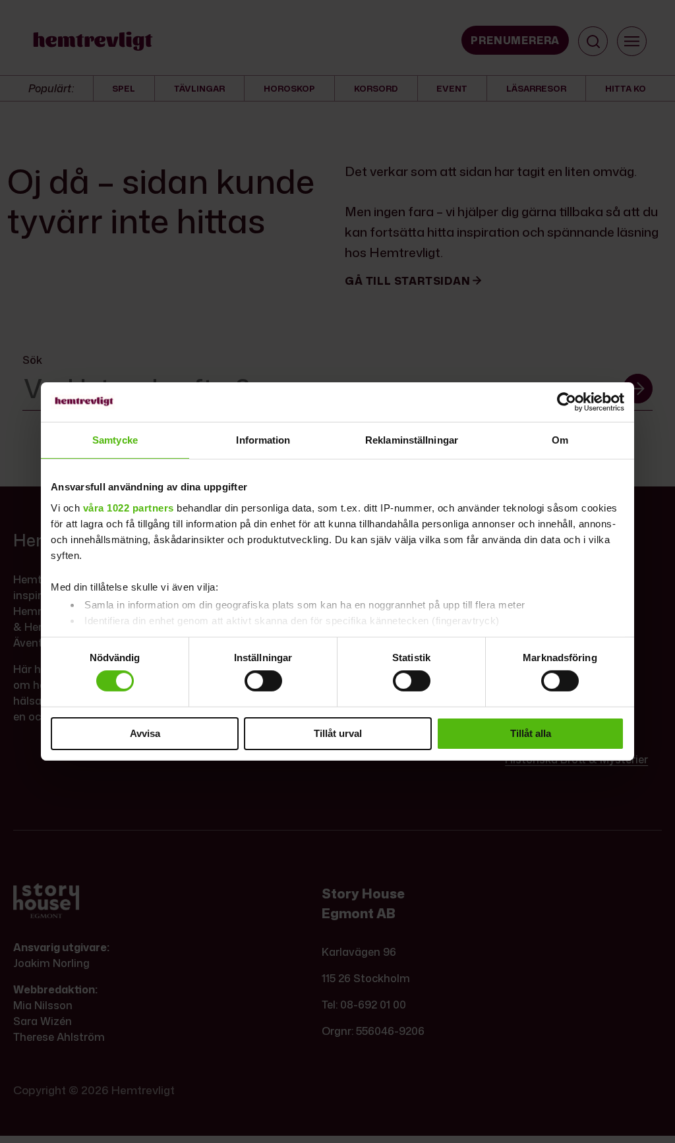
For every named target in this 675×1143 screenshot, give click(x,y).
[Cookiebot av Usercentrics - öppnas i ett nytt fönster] (566, 402)
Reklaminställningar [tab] (411, 440)
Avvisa (145, 733)
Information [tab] (263, 440)
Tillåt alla (530, 733)
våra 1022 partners (128, 507)
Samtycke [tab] (115, 440)
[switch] (263, 680)
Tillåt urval (338, 733)
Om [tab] (560, 440)
